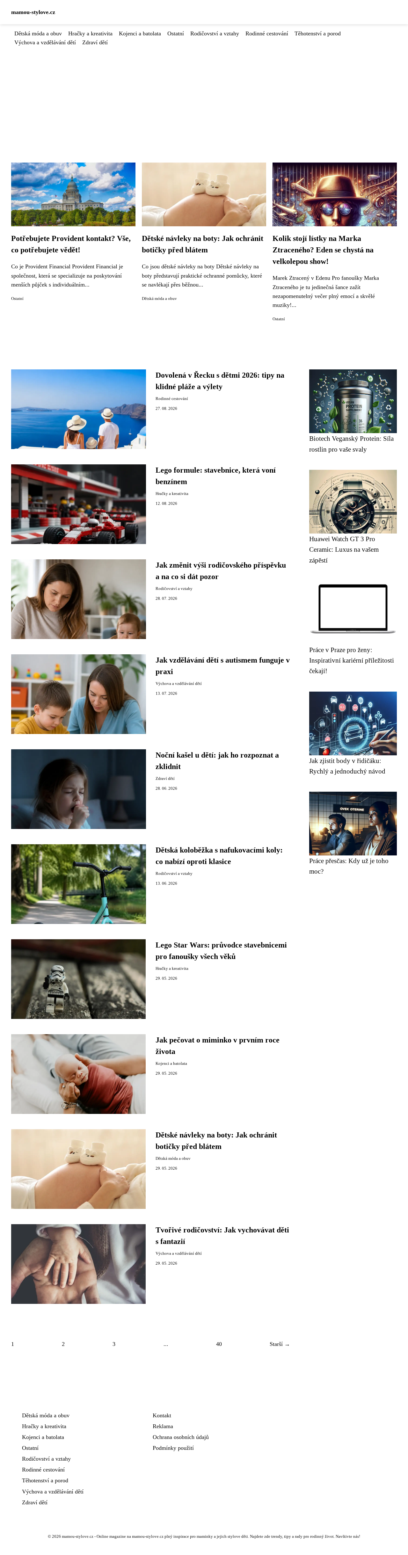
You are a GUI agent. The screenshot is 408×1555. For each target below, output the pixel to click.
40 (219, 1344)
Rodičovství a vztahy (214, 33)
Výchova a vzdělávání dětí (45, 42)
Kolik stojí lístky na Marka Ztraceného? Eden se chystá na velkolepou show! (323, 249)
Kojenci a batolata (140, 33)
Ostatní (175, 33)
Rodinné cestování (266, 33)
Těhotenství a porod (318, 33)
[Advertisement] (204, 94)
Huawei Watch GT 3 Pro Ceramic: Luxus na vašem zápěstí (344, 549)
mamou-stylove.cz (33, 12)
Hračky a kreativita (90, 33)
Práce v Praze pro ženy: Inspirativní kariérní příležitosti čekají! (351, 660)
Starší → (280, 1344)
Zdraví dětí (95, 42)
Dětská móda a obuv (38, 33)
